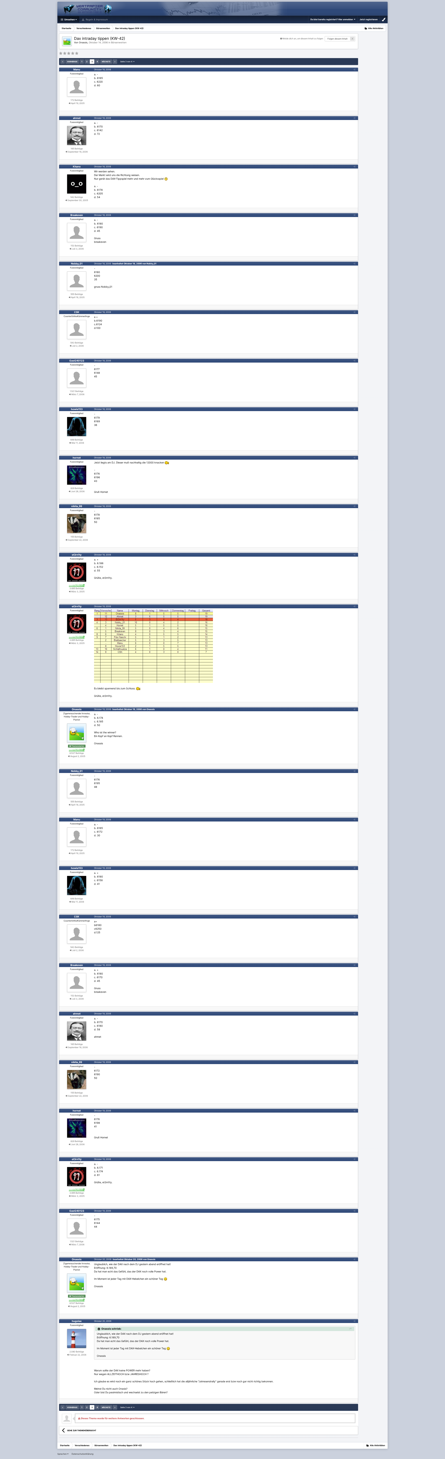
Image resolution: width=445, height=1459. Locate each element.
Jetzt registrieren (369, 19)
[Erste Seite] (62, 61)
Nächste (106, 62)
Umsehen (69, 19)
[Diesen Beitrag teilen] (354, 69)
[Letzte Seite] (115, 61)
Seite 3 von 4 (126, 61)
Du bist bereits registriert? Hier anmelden (332, 19)
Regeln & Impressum (96, 19)
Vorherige (72, 62)
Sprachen (62, 1454)
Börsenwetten (119, 42)
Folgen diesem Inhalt (337, 38)
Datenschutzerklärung (82, 1454)
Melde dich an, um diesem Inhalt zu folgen (302, 38)
